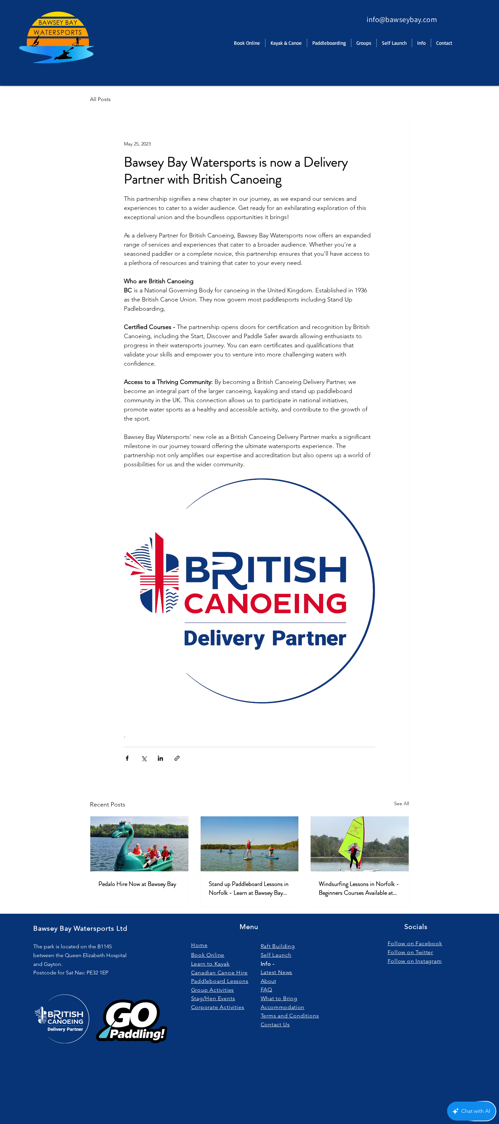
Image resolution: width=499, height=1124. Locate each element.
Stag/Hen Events (213, 998)
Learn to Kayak (210, 964)
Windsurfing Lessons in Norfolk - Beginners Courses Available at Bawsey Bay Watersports (359, 888)
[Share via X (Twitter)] (144, 758)
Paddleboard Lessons (219, 981)
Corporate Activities (217, 1007)
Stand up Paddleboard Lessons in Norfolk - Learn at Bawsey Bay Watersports (249, 888)
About (268, 981)
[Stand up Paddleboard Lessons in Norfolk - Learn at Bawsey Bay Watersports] (250, 843)
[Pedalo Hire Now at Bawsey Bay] (139, 843)
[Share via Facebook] (127, 758)
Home (199, 945)
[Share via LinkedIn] (160, 758)
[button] (421, 43)
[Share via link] (177, 758)
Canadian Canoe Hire (219, 972)
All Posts (100, 99)
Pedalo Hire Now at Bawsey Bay (137, 883)
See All (401, 803)
